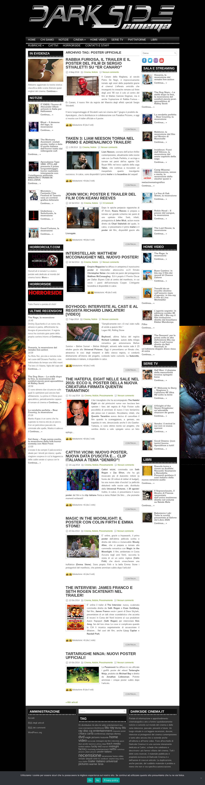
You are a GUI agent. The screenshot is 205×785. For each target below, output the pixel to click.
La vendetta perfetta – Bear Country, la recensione (43, 411)
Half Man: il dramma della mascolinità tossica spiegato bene (165, 373)
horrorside (91, 741)
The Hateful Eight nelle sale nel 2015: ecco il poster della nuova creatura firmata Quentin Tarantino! (102, 385)
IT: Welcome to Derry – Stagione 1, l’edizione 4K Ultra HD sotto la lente (165, 391)
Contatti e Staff (97, 45)
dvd (81, 737)
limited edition (84, 747)
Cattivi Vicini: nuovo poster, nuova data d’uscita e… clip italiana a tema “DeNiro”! (96, 456)
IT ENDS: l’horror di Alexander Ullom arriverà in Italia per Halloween (51, 107)
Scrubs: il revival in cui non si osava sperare (164, 425)
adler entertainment (110, 725)
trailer (85, 761)
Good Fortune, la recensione (50, 229)
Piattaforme (137, 39)
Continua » (52, 91)
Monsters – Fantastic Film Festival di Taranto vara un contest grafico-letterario (51, 195)
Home (32, 39)
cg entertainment (100, 730)
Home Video (98, 39)
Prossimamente (106, 396)
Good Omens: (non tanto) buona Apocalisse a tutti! (164, 443)
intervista (115, 741)
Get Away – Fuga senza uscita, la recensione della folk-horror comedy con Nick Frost (45, 441)
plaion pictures (91, 752)
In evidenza (40, 53)
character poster (119, 731)
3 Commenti (108, 203)
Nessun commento (110, 72)
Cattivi (53, 45)
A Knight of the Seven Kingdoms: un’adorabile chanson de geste (164, 409)
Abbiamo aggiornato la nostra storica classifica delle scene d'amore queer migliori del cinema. (45, 88)
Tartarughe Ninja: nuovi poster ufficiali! (101, 656)
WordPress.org (35, 732)
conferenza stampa (104, 733)
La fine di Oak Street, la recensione (165, 194)
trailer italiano (96, 761)
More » (45, 277)
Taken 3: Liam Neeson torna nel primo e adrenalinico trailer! (100, 140)
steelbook (104, 759)
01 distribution (84, 725)
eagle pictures (92, 737)
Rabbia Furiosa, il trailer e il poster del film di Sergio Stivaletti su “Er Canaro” (98, 63)
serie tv (96, 759)
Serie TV (117, 39)
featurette (104, 737)
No (97, 780)
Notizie (64, 39)
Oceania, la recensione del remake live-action (42, 348)
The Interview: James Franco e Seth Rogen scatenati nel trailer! (99, 591)
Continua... (131, 129)
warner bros (96, 764)
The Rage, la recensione (41, 317)
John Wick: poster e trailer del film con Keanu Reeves (101, 196)
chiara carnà (85, 733)
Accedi (31, 718)
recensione (89, 755)
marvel (105, 747)
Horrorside (72, 45)
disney (117, 733)
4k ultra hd (96, 725)
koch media (113, 743)
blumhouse (99, 728)
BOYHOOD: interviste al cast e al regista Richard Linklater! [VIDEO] (102, 310)
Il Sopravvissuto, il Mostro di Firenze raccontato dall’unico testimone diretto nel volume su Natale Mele (165, 496)
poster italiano (104, 751)
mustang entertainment (98, 749)
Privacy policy (111, 780)
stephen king (114, 759)
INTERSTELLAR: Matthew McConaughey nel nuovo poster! (102, 255)
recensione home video (112, 756)
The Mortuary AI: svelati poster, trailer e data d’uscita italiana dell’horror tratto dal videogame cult (51, 145)
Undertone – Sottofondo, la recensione (48, 213)
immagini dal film (103, 741)
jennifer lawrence (89, 744)
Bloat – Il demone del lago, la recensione (50, 124)
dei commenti (36, 727)
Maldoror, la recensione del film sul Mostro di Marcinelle (164, 135)
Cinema (80, 39)
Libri (154, 39)
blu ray (109, 727)
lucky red (96, 746)
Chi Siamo (47, 39)
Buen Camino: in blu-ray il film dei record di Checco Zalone (163, 274)
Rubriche (36, 45)
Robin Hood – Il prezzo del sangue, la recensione (164, 212)
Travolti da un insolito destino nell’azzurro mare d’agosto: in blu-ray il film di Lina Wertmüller (165, 294)
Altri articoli (72, 702)
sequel (89, 758)
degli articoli (36, 723)
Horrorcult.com (45, 247)
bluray (118, 728)
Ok (90, 780)
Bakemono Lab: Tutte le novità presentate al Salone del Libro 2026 (165, 516)
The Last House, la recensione (164, 229)
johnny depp (101, 744)
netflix (113, 749)
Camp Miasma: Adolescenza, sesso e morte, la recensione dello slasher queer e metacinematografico (159, 176)
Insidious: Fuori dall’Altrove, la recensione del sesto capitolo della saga (165, 154)
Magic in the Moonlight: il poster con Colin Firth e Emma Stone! (99, 522)
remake (81, 759)
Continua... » (47, 114)
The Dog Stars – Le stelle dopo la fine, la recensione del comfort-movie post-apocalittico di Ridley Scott (45, 380)
